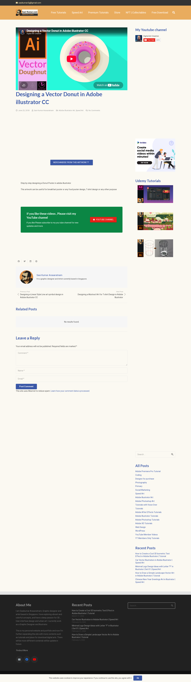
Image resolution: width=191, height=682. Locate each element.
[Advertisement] (71, 131)
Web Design (140, 527)
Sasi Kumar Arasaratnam (44, 110)
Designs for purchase (144, 479)
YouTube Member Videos (146, 534)
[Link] (27, 13)
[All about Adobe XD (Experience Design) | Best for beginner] (155, 194)
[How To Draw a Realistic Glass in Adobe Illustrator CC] (155, 248)
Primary (138, 486)
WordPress (140, 531)
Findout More (22, 650)
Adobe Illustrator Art (67, 110)
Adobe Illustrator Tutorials (146, 516)
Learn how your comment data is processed (70, 391)
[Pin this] (36, 261)
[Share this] (19, 261)
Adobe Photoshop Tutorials (147, 520)
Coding (138, 475)
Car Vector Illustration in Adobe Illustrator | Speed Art (95, 619)
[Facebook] (26, 659)
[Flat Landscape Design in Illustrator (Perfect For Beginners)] (155, 221)
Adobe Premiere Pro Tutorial (148, 471)
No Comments (94, 110)
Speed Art (79, 110)
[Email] (19, 659)
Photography (141, 482)
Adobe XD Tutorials (143, 523)
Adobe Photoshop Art (145, 501)
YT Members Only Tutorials (147, 538)
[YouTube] (34, 659)
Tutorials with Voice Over (146, 505)
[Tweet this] (25, 261)
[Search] (173, 12)
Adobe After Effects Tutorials (148, 512)
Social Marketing (142, 490)
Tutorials (139, 508)
